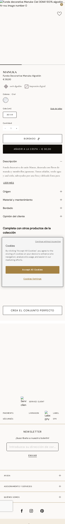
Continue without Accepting (48, 241)
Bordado (30, 138)
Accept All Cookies (32, 270)
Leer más (8, 182)
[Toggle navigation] (6, 5)
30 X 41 (10, 115)
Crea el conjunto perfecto (32, 310)
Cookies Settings (32, 279)
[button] (55, 5)
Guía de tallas (56, 109)
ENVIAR (32, 455)
